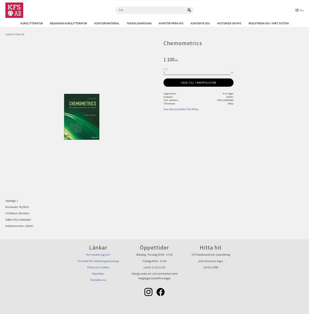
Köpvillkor (98, 273)
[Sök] (189, 10)
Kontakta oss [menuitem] (200, 23)
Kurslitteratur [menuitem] (31, 23)
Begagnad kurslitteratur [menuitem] (68, 23)
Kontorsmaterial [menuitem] (106, 23)
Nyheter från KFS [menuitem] (171, 23)
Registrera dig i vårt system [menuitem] (269, 23)
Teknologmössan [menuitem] (139, 23)
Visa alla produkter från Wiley (180, 109)
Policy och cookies (98, 267)
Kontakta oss (98, 280)
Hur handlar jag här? (98, 255)
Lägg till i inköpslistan (198, 83)
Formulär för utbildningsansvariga (98, 261)
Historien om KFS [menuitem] (229, 23)
